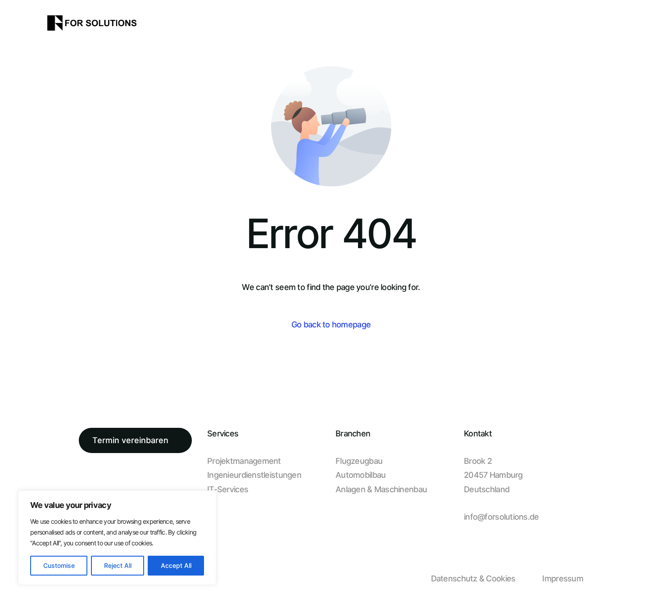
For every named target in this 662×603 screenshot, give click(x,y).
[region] (117, 537)
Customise (59, 565)
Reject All (117, 565)
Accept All (176, 565)
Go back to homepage (331, 324)
